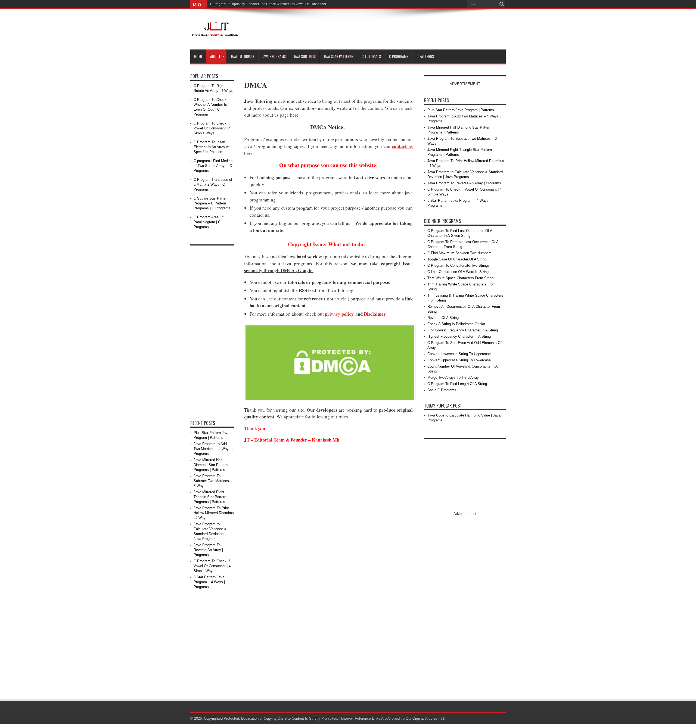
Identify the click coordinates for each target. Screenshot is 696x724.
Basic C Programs (441, 390)
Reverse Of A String (443, 318)
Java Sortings (305, 56)
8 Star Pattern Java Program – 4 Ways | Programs (209, 582)
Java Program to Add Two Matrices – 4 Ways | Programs (213, 449)
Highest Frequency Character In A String (459, 336)
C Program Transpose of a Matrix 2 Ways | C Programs (213, 184)
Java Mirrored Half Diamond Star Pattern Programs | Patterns (211, 465)
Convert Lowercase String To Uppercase (459, 354)
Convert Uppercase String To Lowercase (459, 360)
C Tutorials (371, 56)
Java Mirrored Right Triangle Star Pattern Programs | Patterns (210, 497)
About (215, 56)
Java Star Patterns (338, 56)
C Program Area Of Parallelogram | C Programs (208, 222)
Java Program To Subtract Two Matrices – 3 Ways (213, 481)
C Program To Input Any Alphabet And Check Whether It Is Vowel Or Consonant (268, 4)
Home (198, 56)
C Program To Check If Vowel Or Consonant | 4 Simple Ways (212, 128)
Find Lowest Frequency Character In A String (462, 330)
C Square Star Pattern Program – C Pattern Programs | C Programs (212, 203)
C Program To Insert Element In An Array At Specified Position (211, 147)
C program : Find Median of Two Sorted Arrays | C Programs (213, 166)
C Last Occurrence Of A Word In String (458, 272)
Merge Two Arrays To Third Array (453, 377)
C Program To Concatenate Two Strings (458, 265)
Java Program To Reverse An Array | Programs (208, 550)
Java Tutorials (242, 56)
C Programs (398, 56)
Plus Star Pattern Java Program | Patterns (460, 110)
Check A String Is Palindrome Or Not (456, 324)
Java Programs (274, 56)
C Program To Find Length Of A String (457, 384)
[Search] (502, 4)
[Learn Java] (214, 32)
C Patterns (425, 56)
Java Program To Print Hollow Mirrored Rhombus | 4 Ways (214, 513)
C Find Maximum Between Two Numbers (459, 253)
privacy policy (339, 313)
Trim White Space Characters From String (460, 278)
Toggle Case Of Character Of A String (456, 259)
